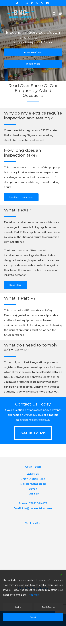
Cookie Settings (48, 607)
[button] (60, 13)
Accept (33, 617)
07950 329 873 (33, 414)
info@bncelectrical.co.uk (34, 419)
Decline (17, 607)
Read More (34, 594)
